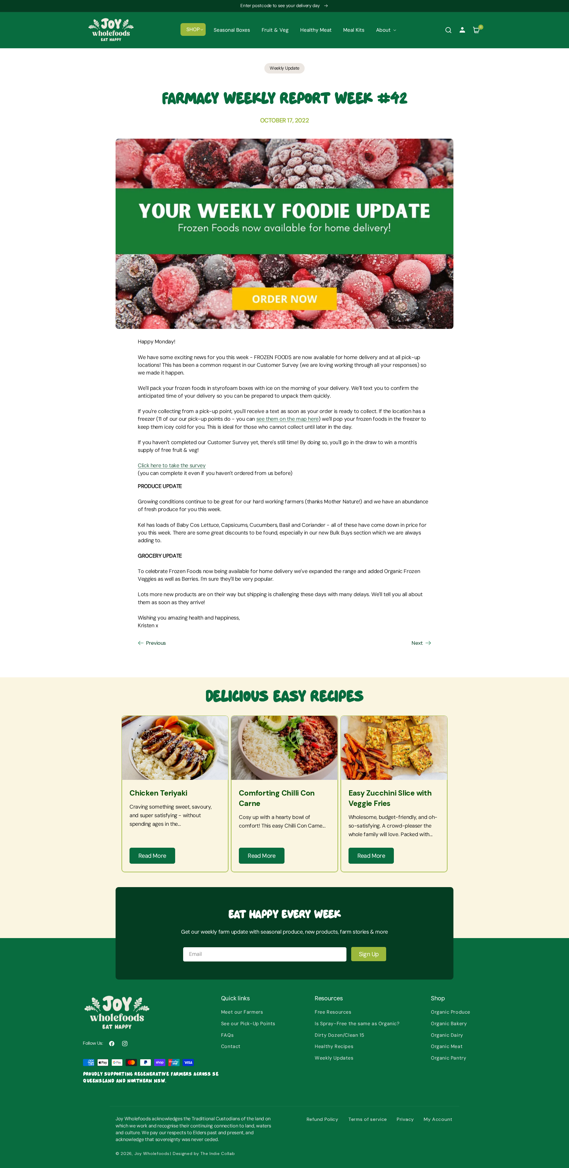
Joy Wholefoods (152, 1153)
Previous (156, 643)
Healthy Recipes (334, 1046)
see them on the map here (287, 419)
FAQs (227, 1035)
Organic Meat (447, 1046)
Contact (231, 1046)
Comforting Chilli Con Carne (277, 798)
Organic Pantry (448, 1058)
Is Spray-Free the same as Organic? (357, 1023)
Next (417, 643)
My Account (438, 1119)
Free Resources (333, 1012)
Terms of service (367, 1119)
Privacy (405, 1119)
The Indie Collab (217, 1153)
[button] (193, 29)
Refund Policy (322, 1119)
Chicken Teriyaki (158, 793)
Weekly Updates (334, 1058)
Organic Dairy (447, 1035)
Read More (152, 856)
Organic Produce (450, 1012)
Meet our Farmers (242, 1012)
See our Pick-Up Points (248, 1023)
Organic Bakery (449, 1023)
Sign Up (369, 954)
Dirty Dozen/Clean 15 (339, 1035)
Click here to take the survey (172, 465)
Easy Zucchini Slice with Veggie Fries (390, 798)
